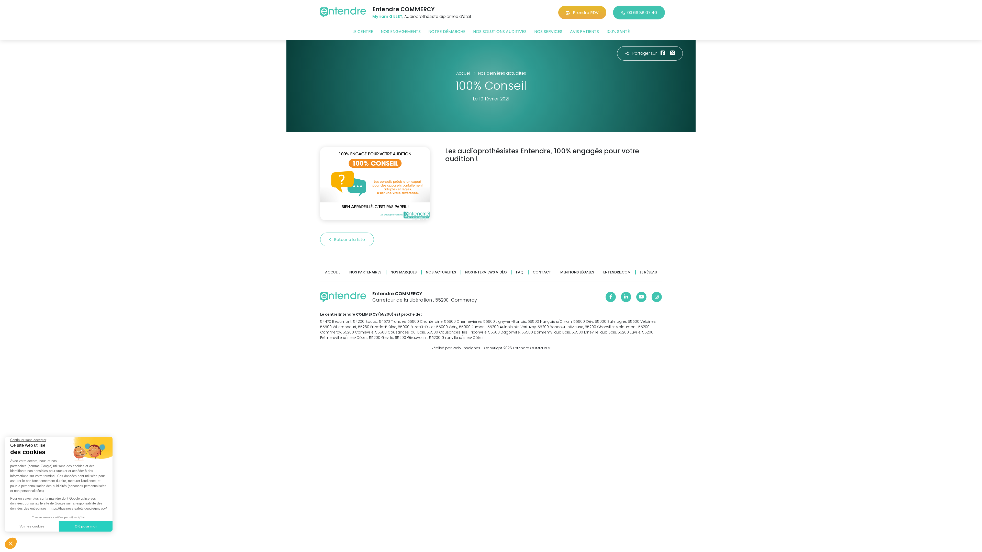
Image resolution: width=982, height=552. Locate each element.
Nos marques (403, 272)
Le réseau (648, 272)
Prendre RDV (586, 13)
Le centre (362, 31)
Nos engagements (401, 31)
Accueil (332, 272)
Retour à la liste (350, 240)
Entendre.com (617, 272)
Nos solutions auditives (500, 31)
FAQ (519, 272)
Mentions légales (577, 272)
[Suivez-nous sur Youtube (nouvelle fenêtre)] (641, 297)
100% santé (618, 31)
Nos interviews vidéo (486, 272)
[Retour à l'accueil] (343, 12)
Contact (542, 272)
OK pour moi (86, 526)
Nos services (548, 31)
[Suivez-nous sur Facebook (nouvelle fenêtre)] (611, 297)
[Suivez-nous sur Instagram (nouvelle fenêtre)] (657, 297)
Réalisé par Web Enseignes (455, 348)
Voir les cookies (31, 526)
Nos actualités (441, 272)
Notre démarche (446, 31)
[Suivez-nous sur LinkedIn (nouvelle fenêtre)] (626, 297)
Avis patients (584, 31)
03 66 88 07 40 (642, 13)
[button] (11, 543)
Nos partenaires (365, 272)
